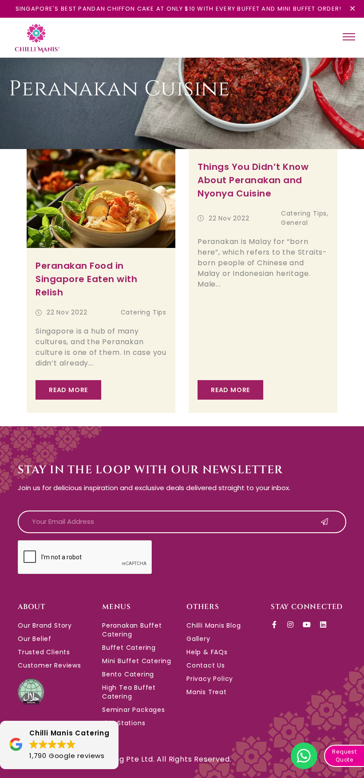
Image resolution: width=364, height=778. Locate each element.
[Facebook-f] (274, 624)
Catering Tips (143, 312)
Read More (68, 389)
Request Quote (344, 755)
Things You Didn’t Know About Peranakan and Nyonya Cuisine (253, 180)
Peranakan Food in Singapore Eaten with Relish (86, 279)
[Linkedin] (323, 624)
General (294, 222)
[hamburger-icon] (349, 38)
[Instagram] (290, 624)
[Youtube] (307, 624)
